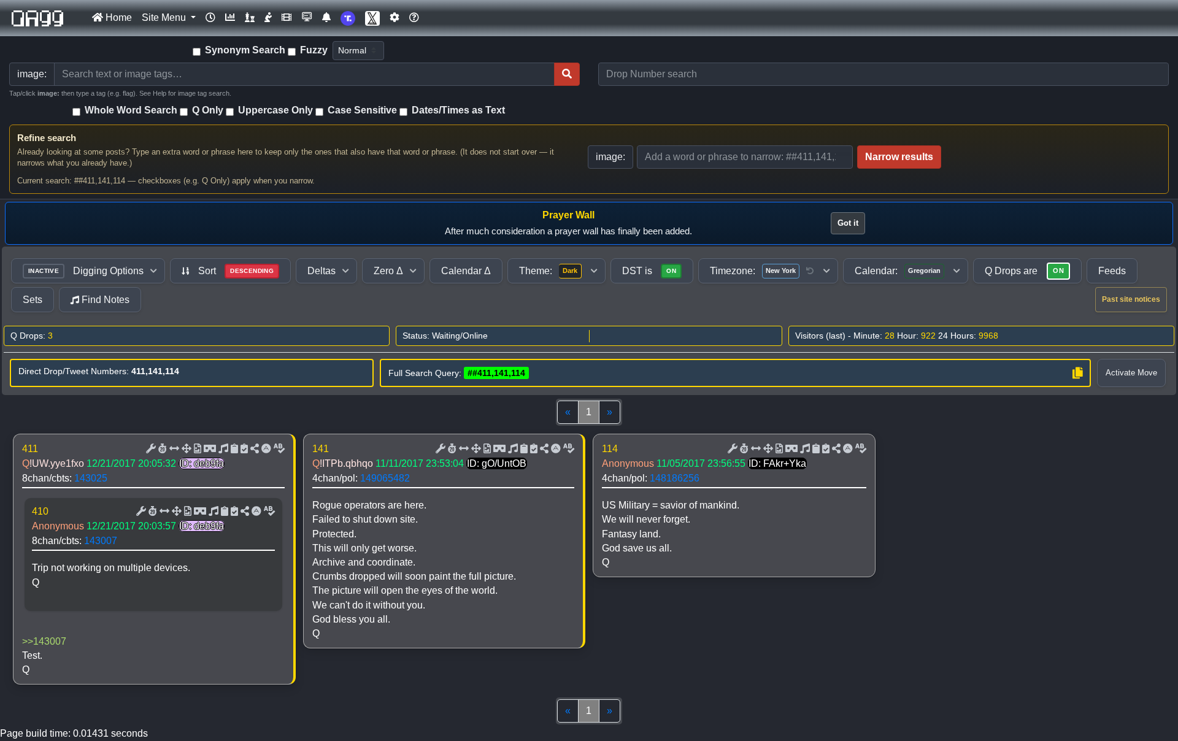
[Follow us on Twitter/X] (372, 18)
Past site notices (1131, 299)
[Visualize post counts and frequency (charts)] (230, 18)
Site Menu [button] (165, 17)
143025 (90, 478)
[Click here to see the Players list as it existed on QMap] (250, 18)
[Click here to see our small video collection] (286, 18)
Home (117, 17)
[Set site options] (394, 18)
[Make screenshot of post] (233, 449)
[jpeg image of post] (196, 449)
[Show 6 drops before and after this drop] (173, 449)
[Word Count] (161, 449)
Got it (847, 223)
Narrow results (899, 157)
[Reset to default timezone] (810, 271)
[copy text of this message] (243, 449)
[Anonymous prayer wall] (268, 18)
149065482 (385, 478)
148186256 (674, 478)
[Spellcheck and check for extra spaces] (278, 449)
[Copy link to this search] (1077, 373)
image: (610, 157)
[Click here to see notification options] (326, 18)
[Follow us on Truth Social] (348, 18)
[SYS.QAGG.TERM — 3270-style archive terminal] (306, 18)
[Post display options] (150, 449)
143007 (100, 541)
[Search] (567, 74)
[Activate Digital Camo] (208, 449)
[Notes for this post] (222, 449)
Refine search (46, 137)
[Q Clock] (210, 18)
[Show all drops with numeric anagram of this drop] (185, 449)
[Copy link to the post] (253, 449)
